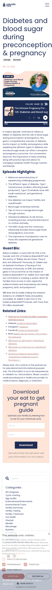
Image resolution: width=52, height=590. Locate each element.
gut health (11, 517)
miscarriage (11, 526)
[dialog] (26, 560)
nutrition (17, 60)
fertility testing (13, 510)
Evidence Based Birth (27, 323)
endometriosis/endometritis (19, 501)
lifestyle (7, 60)
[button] (26, 583)
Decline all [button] (38, 576)
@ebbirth (23, 326)
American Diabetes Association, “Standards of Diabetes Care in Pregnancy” (23, 356)
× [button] (49, 534)
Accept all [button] (13, 576)
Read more (20, 553)
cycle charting (13, 495)
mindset (9, 523)
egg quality (11, 498)
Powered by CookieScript (26, 587)
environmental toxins (16, 504)
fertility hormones (14, 507)
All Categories (12, 492)
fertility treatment (15, 514)
